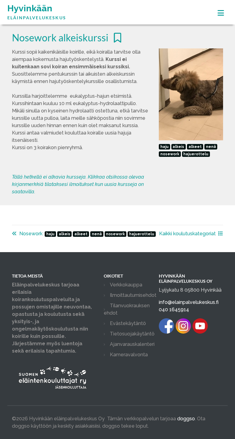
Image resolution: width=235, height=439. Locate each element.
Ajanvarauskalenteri (132, 344)
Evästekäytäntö (128, 323)
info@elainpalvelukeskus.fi (188, 302)
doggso (186, 419)
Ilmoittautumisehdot (133, 295)
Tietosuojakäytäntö (132, 334)
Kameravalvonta (129, 355)
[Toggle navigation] (221, 13)
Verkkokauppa (126, 285)
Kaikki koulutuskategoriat (187, 234)
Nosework (31, 234)
